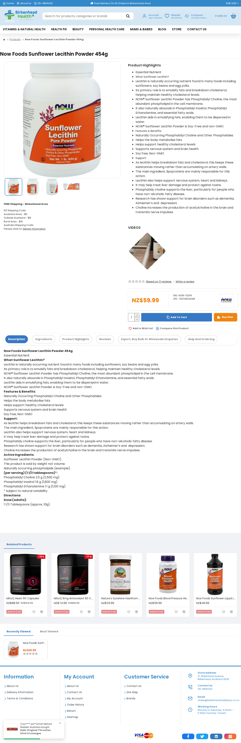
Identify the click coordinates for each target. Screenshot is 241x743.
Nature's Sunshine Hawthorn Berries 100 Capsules (121, 598)
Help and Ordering (201, 339)
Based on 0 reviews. (159, 281)
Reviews (105, 339)
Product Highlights (75, 339)
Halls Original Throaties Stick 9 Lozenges (35, 732)
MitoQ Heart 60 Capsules (22, 598)
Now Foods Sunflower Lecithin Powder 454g (34, 643)
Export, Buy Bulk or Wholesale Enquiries (149, 339)
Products (15, 39)
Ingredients (43, 339)
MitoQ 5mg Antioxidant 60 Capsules (74, 598)
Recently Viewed (19, 631)
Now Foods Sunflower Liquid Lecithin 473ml (216, 598)
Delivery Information (34, 228)
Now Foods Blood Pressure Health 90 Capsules (169, 598)
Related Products (19, 544)
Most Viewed (49, 631)
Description (16, 339)
